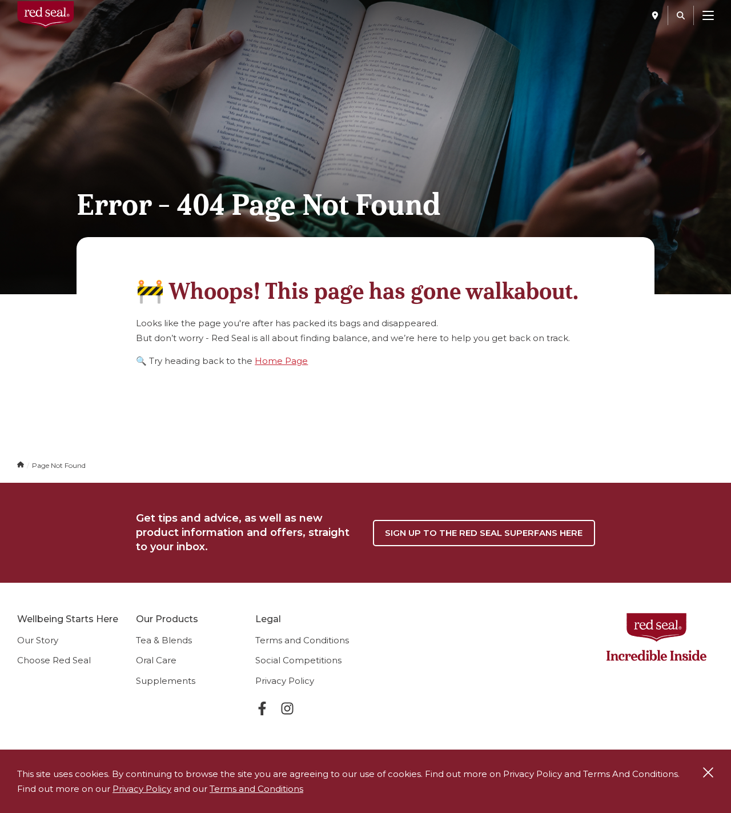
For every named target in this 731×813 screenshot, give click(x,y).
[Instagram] (287, 710)
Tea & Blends (164, 640)
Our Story (37, 640)
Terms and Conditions (302, 640)
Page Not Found (59, 465)
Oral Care (156, 660)
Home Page (281, 360)
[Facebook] (262, 710)
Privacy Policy (284, 680)
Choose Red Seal (54, 660)
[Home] (21, 465)
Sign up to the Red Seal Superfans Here (484, 532)
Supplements (165, 680)
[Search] (681, 15)
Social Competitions (298, 660)
